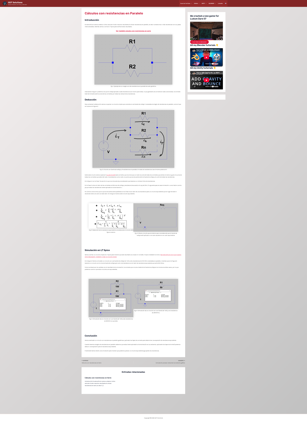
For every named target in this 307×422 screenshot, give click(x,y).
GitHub (196, 3)
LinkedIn (220, 3)
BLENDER (211, 3)
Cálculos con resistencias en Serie (98, 378)
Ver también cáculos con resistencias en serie (133, 31)
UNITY (203, 3)
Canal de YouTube (185, 3)
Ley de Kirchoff (111, 175)
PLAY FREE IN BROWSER (199, 42)
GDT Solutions (15, 2)
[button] (191, 3)
